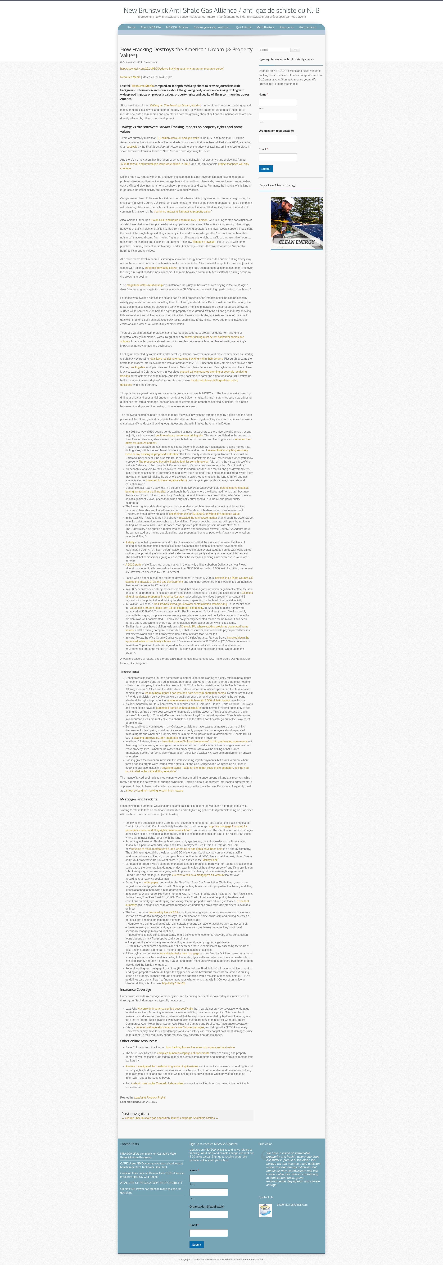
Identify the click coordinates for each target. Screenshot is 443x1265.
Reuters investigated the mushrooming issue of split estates (161, 1066)
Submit (265, 168)
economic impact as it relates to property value (182, 211)
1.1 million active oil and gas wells (178, 138)
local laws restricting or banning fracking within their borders (186, 358)
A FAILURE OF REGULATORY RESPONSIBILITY (151, 1182)
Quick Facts (243, 27)
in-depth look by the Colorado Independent (157, 1083)
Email (263, 149)
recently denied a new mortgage (179, 953)
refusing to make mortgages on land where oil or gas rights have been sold (176, 848)
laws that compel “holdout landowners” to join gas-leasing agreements (205, 741)
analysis (132, 146)
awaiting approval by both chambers (156, 737)
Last (261, 122)
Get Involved (307, 27)
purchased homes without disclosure (178, 707)
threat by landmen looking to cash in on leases (154, 790)
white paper (151, 882)
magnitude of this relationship (145, 285)
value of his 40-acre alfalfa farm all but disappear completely (166, 607)
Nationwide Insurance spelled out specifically (165, 1008)
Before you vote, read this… (212, 27)
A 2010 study (133, 564)
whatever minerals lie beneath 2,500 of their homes (198, 700)
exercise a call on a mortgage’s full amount (198, 875)
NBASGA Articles (177, 27)
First (261, 108)
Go (295, 49)
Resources (287, 27)
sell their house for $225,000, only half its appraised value (204, 513)
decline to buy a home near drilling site (179, 435)
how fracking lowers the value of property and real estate (200, 1047)
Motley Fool (209, 860)
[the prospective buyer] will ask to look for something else (174, 461)
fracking (196, 105)
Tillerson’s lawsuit (203, 241)
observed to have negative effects (166, 480)
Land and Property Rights (150, 1097)
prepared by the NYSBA (163, 912)
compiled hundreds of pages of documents (183, 1053)
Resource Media (130, 77)
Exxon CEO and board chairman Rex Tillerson (179, 220)
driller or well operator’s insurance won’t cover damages (170, 1027)
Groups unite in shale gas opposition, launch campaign (156, 1118)
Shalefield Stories (205, 1118)
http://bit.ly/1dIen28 (173, 983)
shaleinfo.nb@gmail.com (292, 1204)
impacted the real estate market (198, 517)
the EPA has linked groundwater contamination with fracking (190, 604)
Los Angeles (137, 367)
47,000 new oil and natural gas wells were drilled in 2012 (155, 163)
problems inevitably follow (160, 267)
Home (131, 27)
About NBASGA (151, 27)
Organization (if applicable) (276, 130)
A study (129, 542)
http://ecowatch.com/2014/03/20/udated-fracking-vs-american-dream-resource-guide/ (171, 68)
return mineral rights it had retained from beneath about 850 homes (185, 693)
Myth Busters (265, 27)
